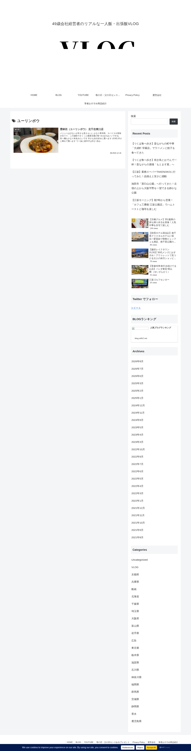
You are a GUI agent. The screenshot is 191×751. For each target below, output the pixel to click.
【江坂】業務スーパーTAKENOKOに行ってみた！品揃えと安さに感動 (153, 174)
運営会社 (151, 742)
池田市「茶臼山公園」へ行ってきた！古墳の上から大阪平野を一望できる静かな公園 (154, 188)
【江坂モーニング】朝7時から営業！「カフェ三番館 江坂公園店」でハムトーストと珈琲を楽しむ (153, 205)
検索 (133, 116)
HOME (70, 742)
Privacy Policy (139, 742)
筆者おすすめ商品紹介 (168, 742)
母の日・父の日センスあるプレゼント (113, 742)
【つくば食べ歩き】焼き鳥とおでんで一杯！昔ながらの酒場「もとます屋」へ (154, 162)
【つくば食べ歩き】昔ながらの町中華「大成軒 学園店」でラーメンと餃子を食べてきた (153, 148)
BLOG (78, 742)
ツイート (136, 308)
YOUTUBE (88, 742)
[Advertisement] (95, 70)
